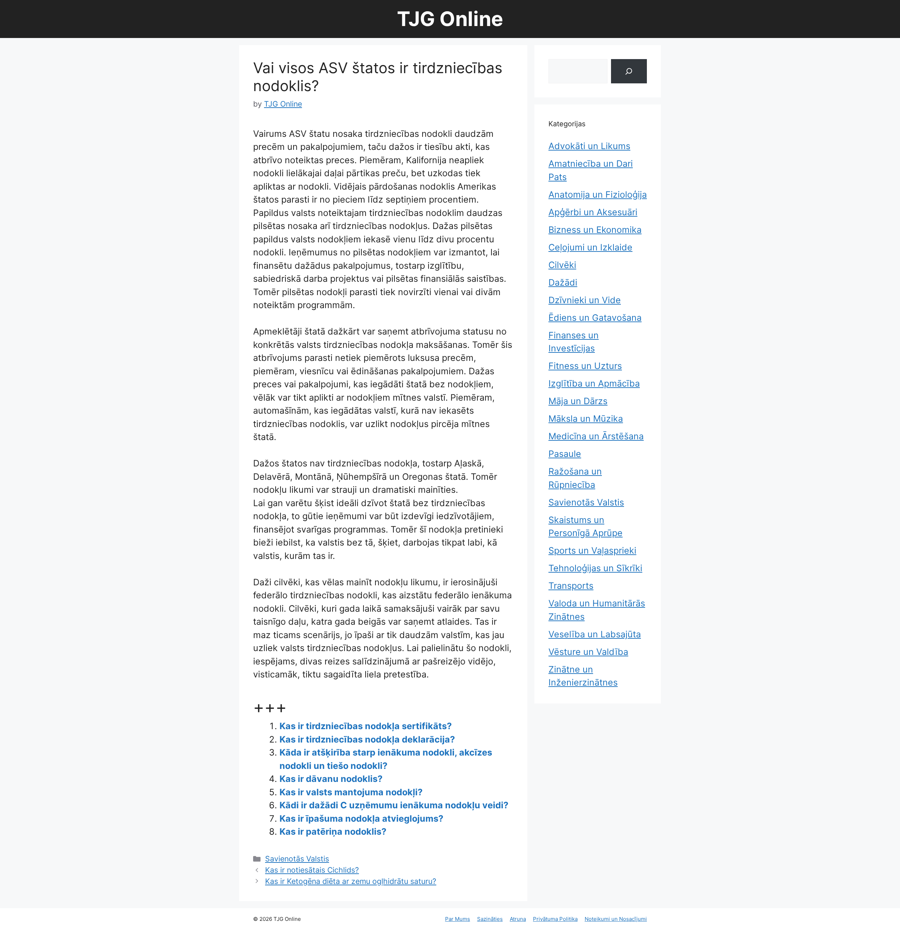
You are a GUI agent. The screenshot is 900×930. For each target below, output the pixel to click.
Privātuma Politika (555, 919)
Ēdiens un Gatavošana (595, 317)
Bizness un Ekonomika (595, 229)
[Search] (629, 71)
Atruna (518, 919)
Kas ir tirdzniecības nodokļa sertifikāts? (365, 726)
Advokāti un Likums (589, 146)
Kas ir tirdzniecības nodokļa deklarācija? (367, 739)
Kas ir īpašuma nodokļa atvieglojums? (361, 818)
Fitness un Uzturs (585, 366)
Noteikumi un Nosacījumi (616, 919)
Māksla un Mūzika (585, 418)
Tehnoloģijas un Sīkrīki (595, 568)
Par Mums (457, 919)
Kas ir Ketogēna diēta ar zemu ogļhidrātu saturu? (350, 881)
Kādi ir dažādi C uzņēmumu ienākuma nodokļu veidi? (393, 805)
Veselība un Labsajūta (594, 634)
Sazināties (490, 919)
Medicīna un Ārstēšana (596, 436)
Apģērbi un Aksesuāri (592, 212)
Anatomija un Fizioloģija (597, 194)
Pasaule (564, 453)
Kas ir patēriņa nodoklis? (332, 831)
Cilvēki (562, 265)
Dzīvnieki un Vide (584, 300)
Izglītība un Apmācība (594, 383)
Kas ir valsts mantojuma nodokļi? (351, 792)
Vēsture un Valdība (588, 651)
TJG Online (450, 19)
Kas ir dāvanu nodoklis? (330, 778)
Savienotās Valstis (297, 858)
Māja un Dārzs (578, 401)
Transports (570, 585)
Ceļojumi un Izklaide (590, 247)
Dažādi (562, 282)
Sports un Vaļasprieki (592, 550)
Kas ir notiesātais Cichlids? (312, 869)
